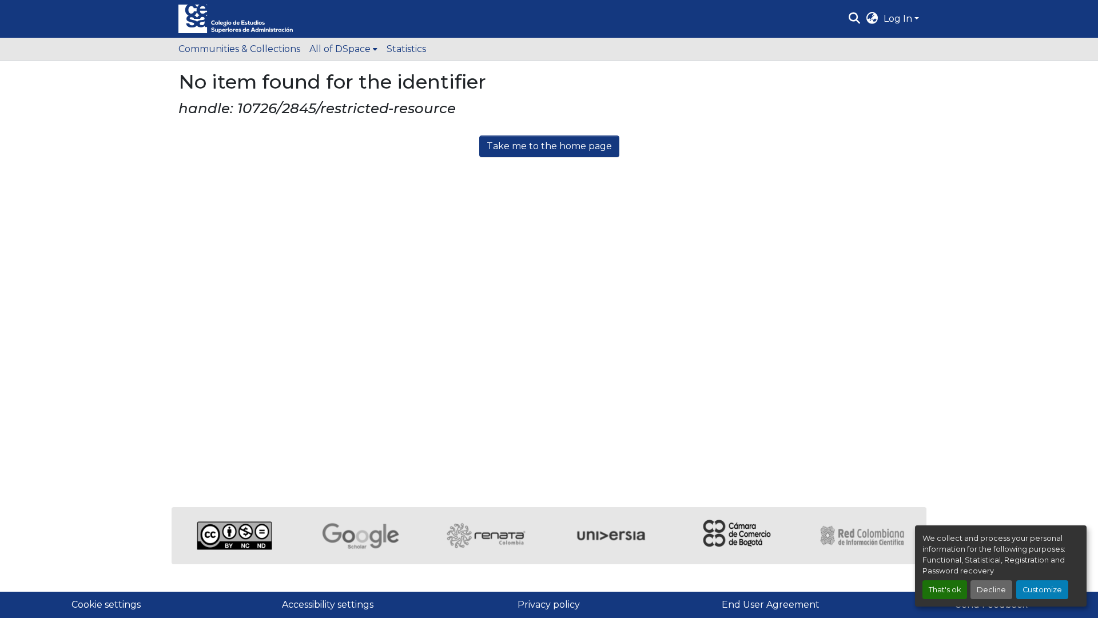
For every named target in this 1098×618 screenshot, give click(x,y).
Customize (1042, 589)
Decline (991, 589)
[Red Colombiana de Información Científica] (863, 535)
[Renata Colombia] (486, 535)
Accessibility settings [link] (327, 604)
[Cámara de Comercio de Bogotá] (738, 535)
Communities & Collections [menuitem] (239, 48)
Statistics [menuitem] (406, 48)
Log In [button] (899, 18)
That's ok (945, 589)
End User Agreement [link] (770, 604)
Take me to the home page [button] (549, 146)
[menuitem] (343, 49)
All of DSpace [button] (340, 48)
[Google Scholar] (360, 535)
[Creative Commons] (234, 535)
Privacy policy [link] (549, 604)
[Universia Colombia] (612, 535)
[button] (235, 19)
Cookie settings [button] (106, 604)
